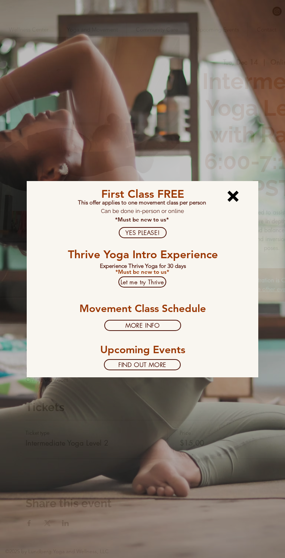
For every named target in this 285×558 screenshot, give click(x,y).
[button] (233, 196)
